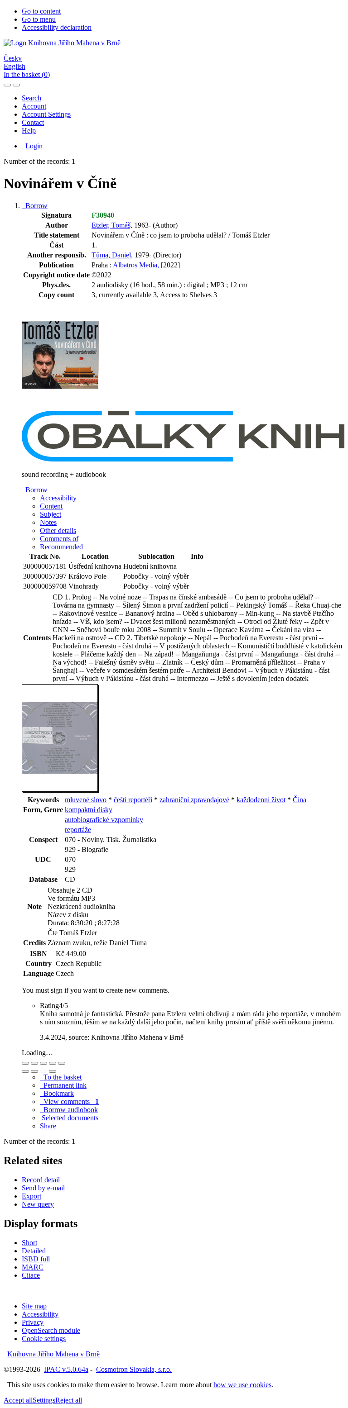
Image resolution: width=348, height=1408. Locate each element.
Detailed (34, 1251)
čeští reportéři (133, 800)
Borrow (35, 205)
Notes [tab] (48, 522)
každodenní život (261, 800)
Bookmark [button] (57, 1093)
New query (38, 1204)
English (14, 66)
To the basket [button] (61, 1077)
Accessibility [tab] (58, 498)
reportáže (78, 829)
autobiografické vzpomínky (104, 819)
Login (32, 146)
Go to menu (39, 19)
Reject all (68, 1400)
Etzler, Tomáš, (112, 225)
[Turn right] (34, 1071)
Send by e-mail (43, 1188)
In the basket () (27, 74)
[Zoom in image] (25, 1063)
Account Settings (46, 114)
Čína (299, 800)
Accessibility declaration (57, 27)
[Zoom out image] (34, 1063)
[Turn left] (25, 1071)
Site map (34, 1306)
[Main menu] (16, 85)
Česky (13, 58)
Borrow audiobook (69, 1109)
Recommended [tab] (61, 547)
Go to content (41, 11)
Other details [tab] (58, 530)
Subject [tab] (50, 514)
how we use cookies (242, 1385)
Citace (31, 1275)
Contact (33, 122)
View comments (69, 1101)
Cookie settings (44, 1338)
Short (29, 1242)
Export (31, 1196)
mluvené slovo (85, 800)
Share (48, 1126)
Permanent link (63, 1085)
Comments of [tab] (59, 538)
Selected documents (69, 1118)
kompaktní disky (88, 809)
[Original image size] (43, 1063)
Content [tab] (51, 506)
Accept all (18, 1400)
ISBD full (36, 1259)
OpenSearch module (51, 1330)
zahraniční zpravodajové (194, 800)
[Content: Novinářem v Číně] (60, 790)
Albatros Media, (136, 265)
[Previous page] (43, 1071)
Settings (44, 1400)
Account (34, 106)
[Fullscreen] (52, 1063)
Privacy (33, 1322)
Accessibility (40, 1314)
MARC (33, 1267)
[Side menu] (7, 85)
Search (31, 98)
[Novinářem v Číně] (60, 406)
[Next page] (52, 1071)
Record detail (41, 1180)
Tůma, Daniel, (112, 255)
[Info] (61, 1063)
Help (29, 130)
